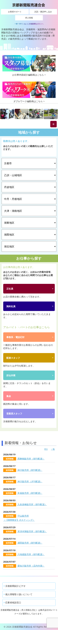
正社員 (9, 288)
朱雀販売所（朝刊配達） (29, 492)
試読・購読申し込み (43, 11)
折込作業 (10, 375)
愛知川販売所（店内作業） (31, 565)
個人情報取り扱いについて (18, 594)
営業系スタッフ (14, 413)
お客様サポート (15, 11)
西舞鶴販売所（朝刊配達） (31, 458)
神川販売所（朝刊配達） (29, 470)
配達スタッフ (13, 357)
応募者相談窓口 (13, 602)
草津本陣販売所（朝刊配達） (32, 531)
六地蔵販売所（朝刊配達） (31, 554)
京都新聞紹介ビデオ (15, 585)
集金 (8, 396)
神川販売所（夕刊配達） (29, 481)
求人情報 (29, 17)
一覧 (53, 449)
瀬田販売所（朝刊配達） (29, 542)
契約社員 (10, 306)
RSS (46, 449)
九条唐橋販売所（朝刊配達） (32, 504)
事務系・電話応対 (15, 337)
